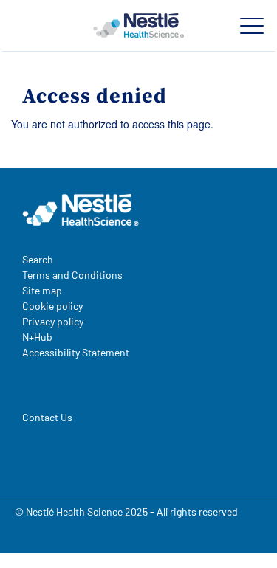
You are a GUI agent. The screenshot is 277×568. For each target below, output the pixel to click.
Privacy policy (52, 321)
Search (37, 259)
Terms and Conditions (72, 275)
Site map (42, 290)
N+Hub (37, 336)
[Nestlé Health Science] (138, 25)
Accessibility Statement (75, 352)
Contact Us (47, 417)
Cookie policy (52, 305)
